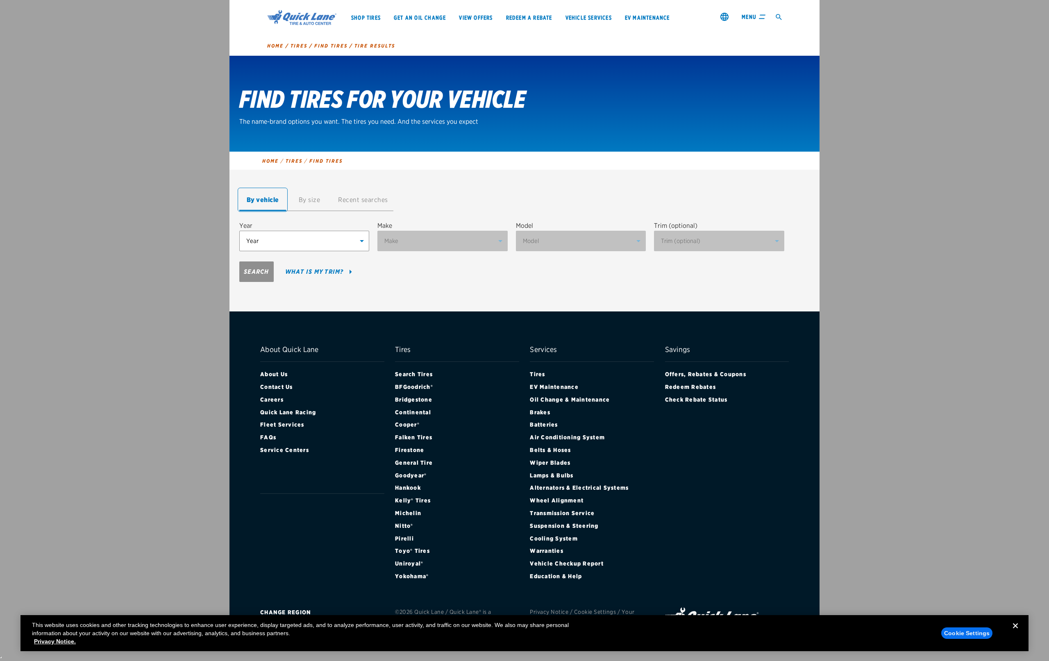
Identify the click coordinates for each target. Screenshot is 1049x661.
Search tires (414, 374)
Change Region (285, 612)
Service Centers (284, 450)
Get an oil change (420, 17)
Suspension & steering (564, 525)
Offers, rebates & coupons (705, 374)
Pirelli (404, 538)
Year (245, 225)
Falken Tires (413, 437)
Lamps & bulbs (551, 475)
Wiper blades (550, 462)
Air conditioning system (567, 437)
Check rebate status (696, 399)
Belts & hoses (550, 450)
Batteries (544, 424)
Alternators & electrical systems (579, 487)
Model (524, 225)
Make (384, 225)
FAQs (268, 437)
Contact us (276, 387)
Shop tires (366, 17)
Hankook (408, 487)
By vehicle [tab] (263, 200)
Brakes (540, 412)
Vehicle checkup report (567, 563)
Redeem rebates (690, 387)
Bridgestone (413, 399)
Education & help (556, 576)
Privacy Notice (549, 612)
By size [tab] (309, 200)
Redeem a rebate (529, 17)
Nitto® (404, 525)
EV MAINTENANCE (647, 17)
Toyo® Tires (412, 550)
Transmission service (562, 513)
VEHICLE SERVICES (588, 17)
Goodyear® (411, 475)
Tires (537, 374)
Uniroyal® (409, 563)
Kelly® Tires (413, 500)
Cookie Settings (595, 612)
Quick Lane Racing (288, 412)
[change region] (724, 16)
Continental (413, 412)
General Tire (414, 462)
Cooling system (554, 538)
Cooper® (407, 424)
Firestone (409, 450)
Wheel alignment (557, 500)
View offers (476, 17)
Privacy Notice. (55, 641)
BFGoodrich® (414, 387)
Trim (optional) (675, 225)
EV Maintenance (554, 387)
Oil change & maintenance (570, 399)
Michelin (408, 513)
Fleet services (282, 424)
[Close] (1015, 632)
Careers (272, 399)
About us (274, 374)
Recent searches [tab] (363, 200)
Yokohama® (412, 576)
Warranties (546, 550)
